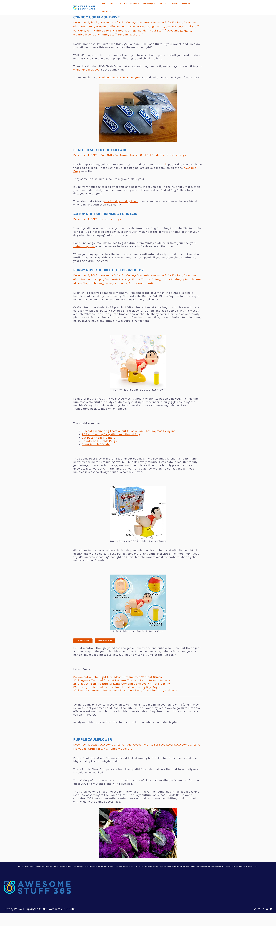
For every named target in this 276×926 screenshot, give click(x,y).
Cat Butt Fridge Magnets (98, 437)
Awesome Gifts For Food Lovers (154, 744)
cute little (160, 164)
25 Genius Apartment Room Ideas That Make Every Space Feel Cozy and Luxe (125, 690)
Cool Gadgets (175, 26)
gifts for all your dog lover (120, 201)
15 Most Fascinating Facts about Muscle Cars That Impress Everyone (128, 431)
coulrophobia (164, 921)
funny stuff (109, 34)
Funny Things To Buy (100, 30)
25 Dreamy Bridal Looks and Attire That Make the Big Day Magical (117, 687)
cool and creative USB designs (120, 77)
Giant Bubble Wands (96, 444)
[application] (119, 4)
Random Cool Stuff (151, 30)
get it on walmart (105, 641)
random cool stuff (130, 34)
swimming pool (84, 246)
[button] (202, 7)
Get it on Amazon (83, 641)
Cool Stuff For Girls (94, 748)
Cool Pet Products (152, 155)
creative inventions (86, 34)
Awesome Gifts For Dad (166, 22)
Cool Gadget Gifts (152, 26)
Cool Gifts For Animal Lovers (119, 155)
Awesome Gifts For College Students (125, 22)
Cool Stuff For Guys (118, 279)
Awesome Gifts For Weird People (117, 26)
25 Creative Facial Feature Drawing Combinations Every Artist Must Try (121, 683)
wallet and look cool (86, 69)
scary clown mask (171, 884)
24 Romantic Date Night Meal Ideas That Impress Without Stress (117, 677)
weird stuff (145, 283)
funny (133, 283)
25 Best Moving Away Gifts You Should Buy (111, 434)
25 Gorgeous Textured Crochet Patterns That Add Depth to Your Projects (121, 680)
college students (116, 283)
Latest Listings (126, 30)
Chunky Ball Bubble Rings (99, 441)
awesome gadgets (179, 30)
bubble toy (96, 283)
